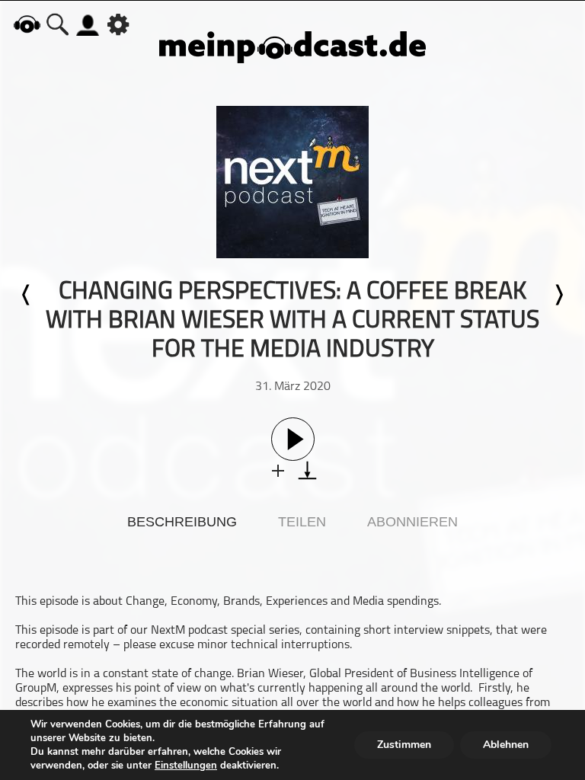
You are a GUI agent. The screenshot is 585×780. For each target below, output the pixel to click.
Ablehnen (506, 744)
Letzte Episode (26, 294)
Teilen (302, 521)
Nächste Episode (558, 294)
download (307, 470)
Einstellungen (186, 765)
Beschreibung (182, 521)
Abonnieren (412, 521)
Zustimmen (404, 744)
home (26, 24)
